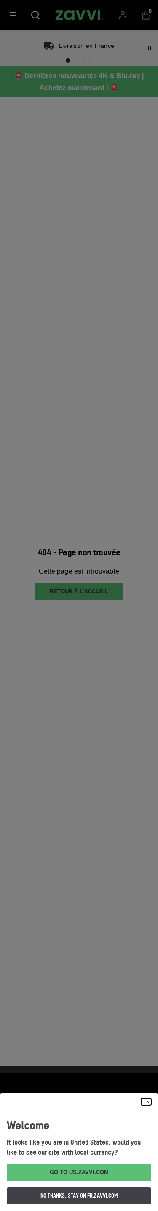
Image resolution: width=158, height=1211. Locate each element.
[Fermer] (146, 1101)
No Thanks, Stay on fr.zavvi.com (79, 1195)
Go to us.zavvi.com (79, 1172)
